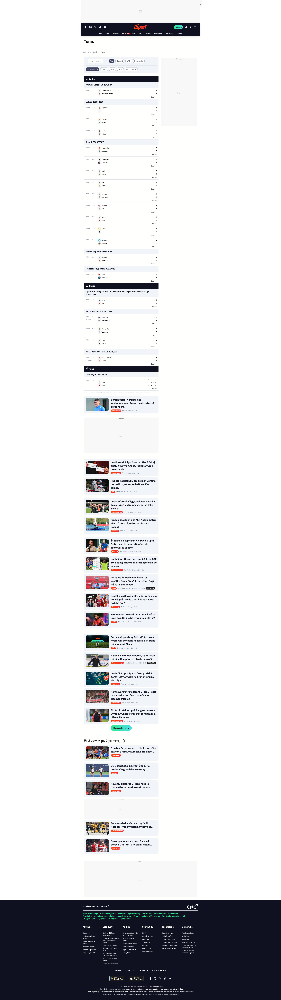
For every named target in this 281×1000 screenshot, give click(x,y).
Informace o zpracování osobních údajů (161, 992)
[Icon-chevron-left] (86, 61)
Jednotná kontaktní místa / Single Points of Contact (132, 994)
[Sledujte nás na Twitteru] (95, 27)
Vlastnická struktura (109, 994)
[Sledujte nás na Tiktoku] (100, 27)
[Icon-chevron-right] (105, 61)
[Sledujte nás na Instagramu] (90, 27)
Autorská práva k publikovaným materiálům (100, 992)
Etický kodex (153, 994)
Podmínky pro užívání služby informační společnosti (131, 992)
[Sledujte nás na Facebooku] (85, 27)
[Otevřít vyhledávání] (190, 27)
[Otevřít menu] (195, 27)
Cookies (176, 992)
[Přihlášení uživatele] (186, 27)
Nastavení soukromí (186, 992)
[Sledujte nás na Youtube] (105, 27)
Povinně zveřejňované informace (168, 994)
